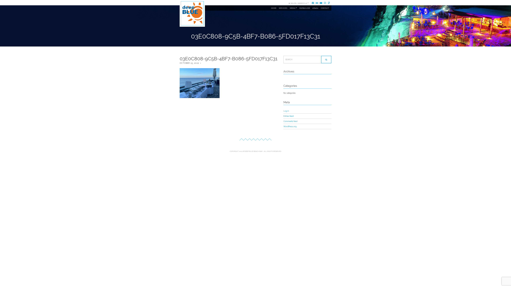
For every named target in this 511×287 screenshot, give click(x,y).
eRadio (315, 8)
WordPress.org (289, 126)
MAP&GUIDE (304, 8)
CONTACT (325, 8)
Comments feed (290, 121)
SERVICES (283, 8)
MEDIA (293, 8)
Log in (286, 111)
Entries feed (288, 116)
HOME (273, 8)
